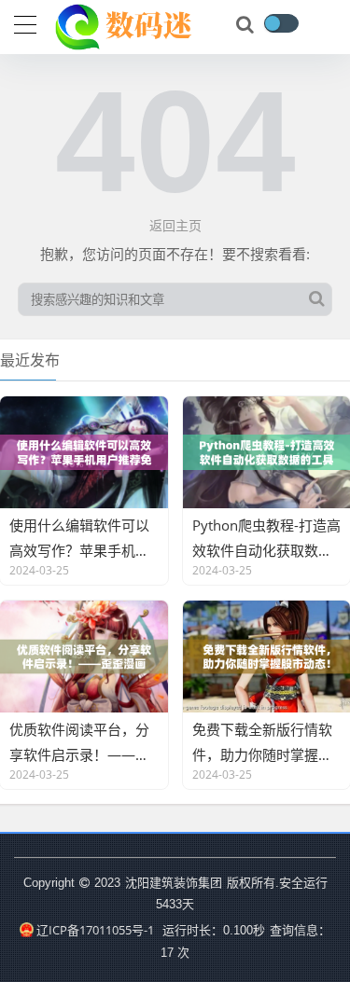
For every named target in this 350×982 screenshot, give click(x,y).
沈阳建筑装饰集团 (173, 882)
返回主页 (175, 225)
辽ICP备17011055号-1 (95, 929)
